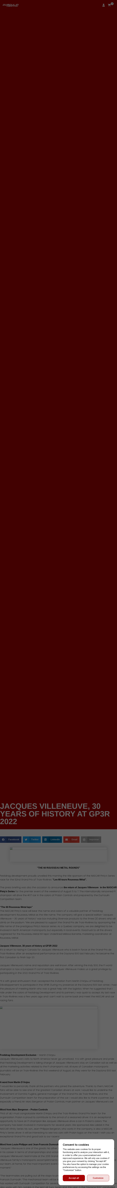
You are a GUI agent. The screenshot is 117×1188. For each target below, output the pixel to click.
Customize (98, 1178)
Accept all (74, 1178)
